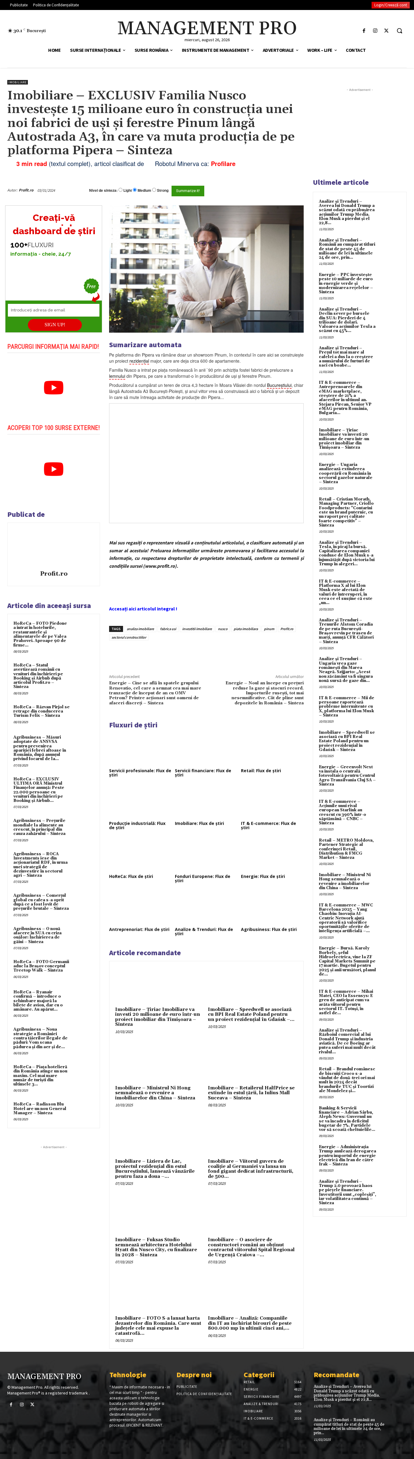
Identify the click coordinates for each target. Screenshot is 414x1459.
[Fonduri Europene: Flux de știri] (206, 854)
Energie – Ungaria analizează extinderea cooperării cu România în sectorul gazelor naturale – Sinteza (345, 473)
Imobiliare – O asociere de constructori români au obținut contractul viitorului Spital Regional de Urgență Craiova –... (251, 1247)
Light (127, 190)
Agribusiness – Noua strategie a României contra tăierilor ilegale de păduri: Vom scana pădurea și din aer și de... (40, 1038)
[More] (212, 654)
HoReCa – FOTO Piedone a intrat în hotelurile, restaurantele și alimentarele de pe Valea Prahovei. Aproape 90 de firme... (40, 634)
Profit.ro (26, 190)
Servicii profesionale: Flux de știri (140, 773)
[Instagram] (375, 31)
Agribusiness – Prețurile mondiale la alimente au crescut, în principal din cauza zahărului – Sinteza (39, 827)
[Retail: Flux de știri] (272, 749)
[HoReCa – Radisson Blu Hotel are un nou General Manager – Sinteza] (83, 1111)
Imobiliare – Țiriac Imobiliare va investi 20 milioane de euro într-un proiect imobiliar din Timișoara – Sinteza (157, 1017)
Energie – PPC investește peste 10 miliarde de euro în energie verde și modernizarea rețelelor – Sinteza (346, 283)
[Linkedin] (198, 654)
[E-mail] (277, 190)
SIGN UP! (55, 324)
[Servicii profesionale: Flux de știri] (140, 749)
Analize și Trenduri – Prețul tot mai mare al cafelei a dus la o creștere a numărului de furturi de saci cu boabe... (346, 357)
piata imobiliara (246, 628)
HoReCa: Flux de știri (131, 876)
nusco (223, 628)
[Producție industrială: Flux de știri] (140, 802)
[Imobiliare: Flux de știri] (206, 802)
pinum (269, 628)
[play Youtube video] (53, 388)
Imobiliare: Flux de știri (199, 823)
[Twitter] (386, 31)
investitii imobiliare (197, 628)
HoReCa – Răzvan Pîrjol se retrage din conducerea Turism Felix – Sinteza (41, 711)
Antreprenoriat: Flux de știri (139, 929)
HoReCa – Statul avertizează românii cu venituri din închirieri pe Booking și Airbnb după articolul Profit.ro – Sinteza (38, 676)
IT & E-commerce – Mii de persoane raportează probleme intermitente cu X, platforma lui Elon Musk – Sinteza (346, 707)
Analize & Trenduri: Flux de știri (204, 931)
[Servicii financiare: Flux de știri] (206, 749)
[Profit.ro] (53, 547)
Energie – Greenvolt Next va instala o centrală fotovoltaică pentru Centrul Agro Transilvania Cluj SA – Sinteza (347, 776)
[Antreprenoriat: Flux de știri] (140, 907)
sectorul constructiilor (129, 637)
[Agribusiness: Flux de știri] (272, 907)
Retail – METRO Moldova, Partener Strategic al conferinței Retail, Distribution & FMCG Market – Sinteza (346, 849)
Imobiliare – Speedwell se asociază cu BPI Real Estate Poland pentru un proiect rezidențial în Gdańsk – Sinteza (347, 741)
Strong (163, 190)
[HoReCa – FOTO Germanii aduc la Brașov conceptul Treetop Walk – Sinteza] (83, 969)
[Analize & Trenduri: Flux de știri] (206, 907)
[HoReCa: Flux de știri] (140, 854)
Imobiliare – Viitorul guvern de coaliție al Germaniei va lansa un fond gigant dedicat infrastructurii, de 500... (250, 1168)
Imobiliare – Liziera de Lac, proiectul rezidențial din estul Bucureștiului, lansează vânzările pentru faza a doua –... (155, 1168)
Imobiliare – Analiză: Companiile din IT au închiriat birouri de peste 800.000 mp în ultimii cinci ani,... (250, 1323)
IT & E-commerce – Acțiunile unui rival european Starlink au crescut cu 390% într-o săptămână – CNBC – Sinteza (342, 812)
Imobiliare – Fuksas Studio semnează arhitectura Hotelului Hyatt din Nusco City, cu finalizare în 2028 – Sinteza (156, 1247)
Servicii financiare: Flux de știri (203, 773)
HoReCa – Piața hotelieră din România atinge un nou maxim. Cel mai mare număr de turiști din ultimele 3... (40, 1076)
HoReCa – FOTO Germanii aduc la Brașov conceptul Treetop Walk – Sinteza (41, 966)
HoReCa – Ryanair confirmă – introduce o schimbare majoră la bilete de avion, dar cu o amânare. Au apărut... (38, 1001)
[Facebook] (364, 31)
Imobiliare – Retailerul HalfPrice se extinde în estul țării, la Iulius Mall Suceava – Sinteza (251, 1093)
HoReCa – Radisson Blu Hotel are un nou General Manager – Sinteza (39, 1108)
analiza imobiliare (140, 628)
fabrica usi (168, 628)
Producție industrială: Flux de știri (137, 825)
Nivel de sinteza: (103, 190)
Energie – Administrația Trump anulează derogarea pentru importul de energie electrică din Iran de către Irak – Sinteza (347, 1156)
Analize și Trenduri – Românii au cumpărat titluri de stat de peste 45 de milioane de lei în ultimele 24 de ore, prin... (347, 249)
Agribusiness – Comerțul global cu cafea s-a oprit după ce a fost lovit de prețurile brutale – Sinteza (41, 902)
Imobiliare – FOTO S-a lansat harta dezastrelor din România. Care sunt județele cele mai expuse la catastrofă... (158, 1325)
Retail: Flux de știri (261, 770)
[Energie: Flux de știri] (272, 854)
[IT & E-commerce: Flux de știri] (272, 802)
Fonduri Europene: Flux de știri (202, 878)
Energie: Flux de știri (263, 876)
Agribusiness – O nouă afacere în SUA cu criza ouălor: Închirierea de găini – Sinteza (37, 935)
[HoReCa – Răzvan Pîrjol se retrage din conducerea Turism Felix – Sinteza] (83, 714)
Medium (144, 190)
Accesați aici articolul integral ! (143, 609)
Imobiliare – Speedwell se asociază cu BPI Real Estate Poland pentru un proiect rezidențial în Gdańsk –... (251, 1014)
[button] (399, 30)
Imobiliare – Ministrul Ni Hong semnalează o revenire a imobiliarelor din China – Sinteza (155, 1093)
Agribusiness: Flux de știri (269, 929)
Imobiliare (17, 82)
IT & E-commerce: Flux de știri (268, 825)
